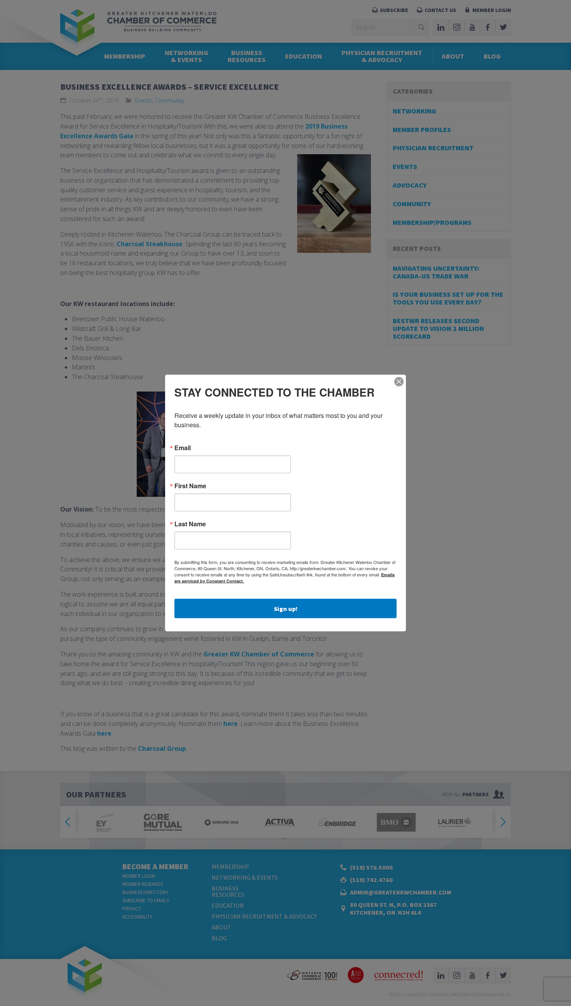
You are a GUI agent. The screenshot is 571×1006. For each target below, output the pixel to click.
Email (182, 448)
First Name (190, 486)
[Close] (399, 381)
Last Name (190, 524)
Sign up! (286, 609)
